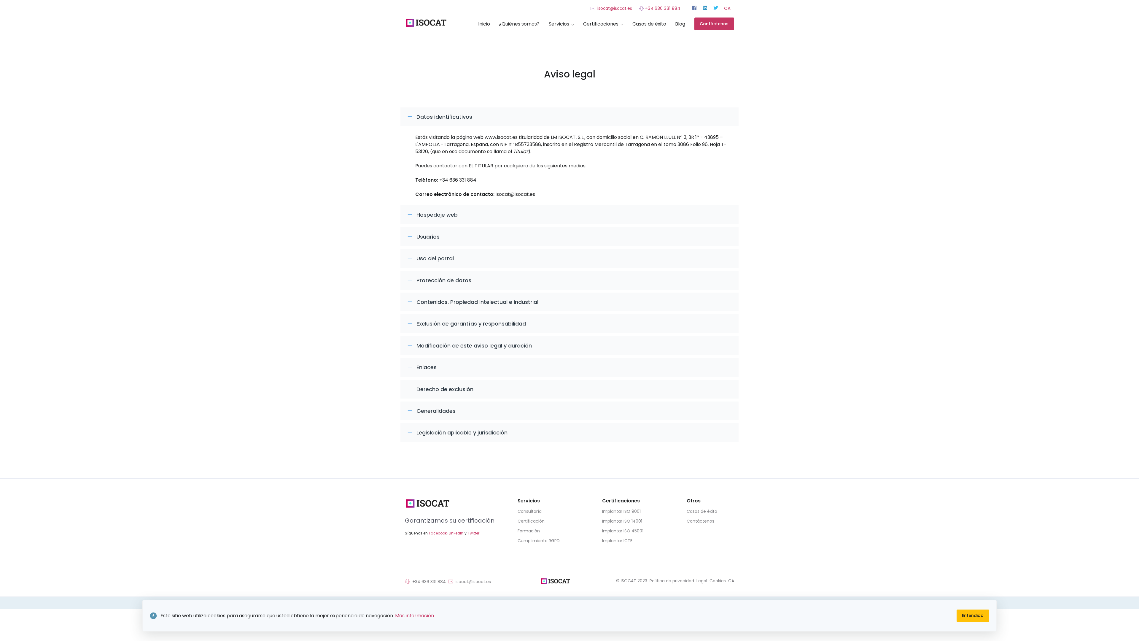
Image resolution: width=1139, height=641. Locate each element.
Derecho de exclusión (444, 389)
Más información (414, 615)
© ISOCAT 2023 (631, 581)
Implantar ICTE (617, 541)
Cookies (718, 581)
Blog (680, 23)
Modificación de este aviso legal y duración (474, 345)
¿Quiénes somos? (519, 23)
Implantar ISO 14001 (622, 521)
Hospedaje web (437, 214)
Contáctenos (714, 24)
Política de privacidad (672, 581)
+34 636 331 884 (662, 8)
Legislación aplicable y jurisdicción (462, 432)
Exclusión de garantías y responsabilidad (471, 323)
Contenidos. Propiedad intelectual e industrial (477, 302)
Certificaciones (600, 23)
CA (727, 8)
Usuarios (428, 236)
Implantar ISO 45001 (622, 531)
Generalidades (436, 411)
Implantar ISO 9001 (621, 511)
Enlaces (426, 367)
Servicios (559, 23)
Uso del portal (435, 258)
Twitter (473, 533)
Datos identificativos (444, 116)
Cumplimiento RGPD (539, 541)
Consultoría (530, 511)
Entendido (973, 615)
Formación (529, 531)
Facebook (438, 533)
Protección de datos (443, 280)
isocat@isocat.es (614, 8)
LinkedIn (456, 533)
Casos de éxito (649, 23)
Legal (701, 581)
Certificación (531, 521)
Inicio (484, 23)
